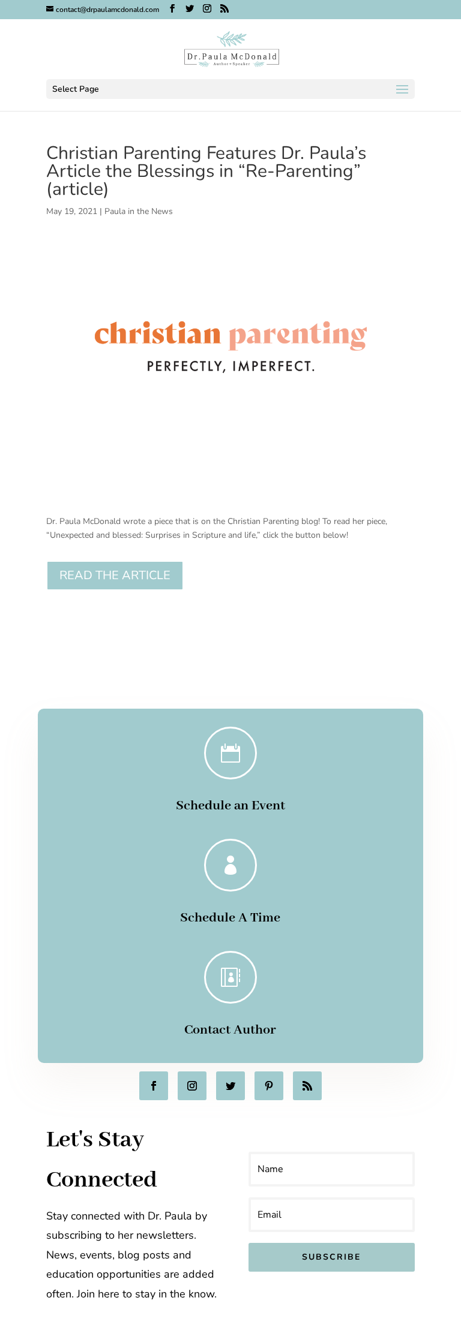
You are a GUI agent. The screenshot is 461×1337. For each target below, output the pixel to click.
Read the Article (114, 575)
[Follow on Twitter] (230, 1085)
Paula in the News (138, 211)
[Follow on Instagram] (192, 1085)
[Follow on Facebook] (153, 1085)
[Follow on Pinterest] (269, 1085)
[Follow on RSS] (307, 1085)
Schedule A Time (230, 918)
